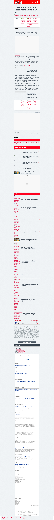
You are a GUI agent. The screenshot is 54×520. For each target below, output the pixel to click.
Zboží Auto (16, 480)
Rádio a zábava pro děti (18, 502)
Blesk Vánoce (17, 365)
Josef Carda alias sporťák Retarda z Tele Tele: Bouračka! (30, 167)
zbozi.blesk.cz (17, 476)
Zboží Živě (16, 473)
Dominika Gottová (35, 327)
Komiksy (24, 456)
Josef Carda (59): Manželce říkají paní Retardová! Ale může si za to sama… (30, 152)
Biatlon (21, 373)
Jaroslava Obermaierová (31, 331)
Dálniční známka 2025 (30, 398)
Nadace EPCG (30, 414)
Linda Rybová (31, 333)
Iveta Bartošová (24, 330)
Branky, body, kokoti (22, 464)
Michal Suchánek (32, 64)
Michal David (30, 335)
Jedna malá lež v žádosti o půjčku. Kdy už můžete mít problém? (29, 172)
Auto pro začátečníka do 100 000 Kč (20, 479)
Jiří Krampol (16, 332)
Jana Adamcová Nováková (18, 331)
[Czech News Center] (28, 359)
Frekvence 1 (17, 503)
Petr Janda (32, 336)
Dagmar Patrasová (23, 327)
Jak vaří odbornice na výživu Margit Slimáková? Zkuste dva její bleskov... (24, 425)
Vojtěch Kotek (35, 339)
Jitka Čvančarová (26, 332)
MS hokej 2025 (17, 373)
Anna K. (21, 326)
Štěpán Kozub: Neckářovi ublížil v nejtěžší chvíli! (29, 274)
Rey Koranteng (36, 336)
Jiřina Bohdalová (20, 332)
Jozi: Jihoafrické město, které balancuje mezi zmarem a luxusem (23, 433)
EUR (18, 322)
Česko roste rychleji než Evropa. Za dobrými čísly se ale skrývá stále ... (24, 417)
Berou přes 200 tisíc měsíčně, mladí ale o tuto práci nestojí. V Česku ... (24, 418)
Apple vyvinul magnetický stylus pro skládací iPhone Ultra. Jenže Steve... (24, 410)
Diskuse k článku (20, 140)
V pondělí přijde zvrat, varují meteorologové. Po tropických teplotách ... (24, 368)
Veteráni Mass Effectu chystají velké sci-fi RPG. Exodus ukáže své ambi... (24, 458)
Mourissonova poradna (18, 456)
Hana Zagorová (22, 329)
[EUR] (16, 322)
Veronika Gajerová (20, 339)
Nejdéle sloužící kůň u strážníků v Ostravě (20, 467)
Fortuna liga (27, 464)
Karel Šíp (37, 332)
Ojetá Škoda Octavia (18, 481)
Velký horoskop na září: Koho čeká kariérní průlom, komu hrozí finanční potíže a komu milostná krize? (28, 300)
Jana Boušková (25, 331)
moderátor (30, 133)
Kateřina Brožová (21, 333)
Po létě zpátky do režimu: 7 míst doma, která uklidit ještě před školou (29, 219)
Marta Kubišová (20, 335)
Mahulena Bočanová (36, 334)
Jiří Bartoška (37, 331)
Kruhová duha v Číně (18, 465)
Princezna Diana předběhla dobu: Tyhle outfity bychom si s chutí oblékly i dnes (29, 231)
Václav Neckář (32, 338)
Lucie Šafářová (20, 334)
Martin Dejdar (25, 335)
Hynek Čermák (33, 329)
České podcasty (17, 501)
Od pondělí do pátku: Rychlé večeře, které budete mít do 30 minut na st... (24, 424)
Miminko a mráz (28, 389)
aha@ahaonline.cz (20, 350)
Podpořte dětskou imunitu (19, 447)
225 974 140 (24, 347)
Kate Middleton (16, 333)
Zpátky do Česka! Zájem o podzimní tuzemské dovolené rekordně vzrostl (24, 434)
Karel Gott (34, 332)
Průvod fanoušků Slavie (18, 466)
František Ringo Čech (35, 328)
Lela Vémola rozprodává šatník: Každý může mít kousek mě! (29, 208)
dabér (37, 133)
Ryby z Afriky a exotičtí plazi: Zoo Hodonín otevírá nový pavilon (23, 457)
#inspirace (17, 439)
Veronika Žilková (26, 65)
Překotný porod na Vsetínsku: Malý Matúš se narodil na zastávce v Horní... (25, 366)
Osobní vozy (17, 474)
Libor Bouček (26, 333)
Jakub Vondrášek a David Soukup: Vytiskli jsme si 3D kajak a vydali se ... (24, 432)
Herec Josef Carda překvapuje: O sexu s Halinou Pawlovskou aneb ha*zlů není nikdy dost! (32, 95)
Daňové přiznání (17, 414)
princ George (19, 340)
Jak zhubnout (17, 381)
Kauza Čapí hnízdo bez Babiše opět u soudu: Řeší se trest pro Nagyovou (28, 248)
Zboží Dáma (17, 475)
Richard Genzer (25, 64)
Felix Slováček (25, 328)
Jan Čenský (33, 330)
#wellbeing (21, 439)
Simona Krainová (26, 337)
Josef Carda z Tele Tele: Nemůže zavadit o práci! (32, 71)
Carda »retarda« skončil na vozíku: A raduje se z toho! (30, 157)
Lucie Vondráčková (25, 334)
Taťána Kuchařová (36, 337)
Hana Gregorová (16, 329)
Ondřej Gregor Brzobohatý (21, 336)
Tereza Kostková (21, 338)
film (24, 133)
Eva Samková (21, 328)
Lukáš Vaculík (30, 334)
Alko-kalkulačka (17, 398)
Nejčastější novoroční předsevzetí (20, 389)
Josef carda (17, 134)
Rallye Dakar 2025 (24, 398)
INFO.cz (29, 365)
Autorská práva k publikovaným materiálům (27, 512)
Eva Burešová (16, 328)
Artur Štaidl (29, 326)
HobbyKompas (17, 478)
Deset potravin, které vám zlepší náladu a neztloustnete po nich (23, 450)
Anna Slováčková (25, 326)
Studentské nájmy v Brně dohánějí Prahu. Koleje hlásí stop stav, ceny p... (24, 416)
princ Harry (23, 340)
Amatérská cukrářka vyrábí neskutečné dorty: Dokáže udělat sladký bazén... (25, 426)
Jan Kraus (37, 330)
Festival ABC (28, 456)
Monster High (17, 487)
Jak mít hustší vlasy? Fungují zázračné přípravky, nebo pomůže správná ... (25, 459)
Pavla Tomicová (28, 336)
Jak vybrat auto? (17, 482)
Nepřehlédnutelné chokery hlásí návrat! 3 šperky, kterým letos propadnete (29, 314)
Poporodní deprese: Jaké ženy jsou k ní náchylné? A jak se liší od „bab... (24, 451)
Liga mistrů (25, 373)
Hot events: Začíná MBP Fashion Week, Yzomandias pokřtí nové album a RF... (25, 441)
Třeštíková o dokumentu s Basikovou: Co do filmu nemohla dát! (29, 285)
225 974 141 (18, 349)
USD (18, 323)
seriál (27, 133)
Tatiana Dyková (16, 338)
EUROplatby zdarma (35, 320)
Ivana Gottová (20, 330)
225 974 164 (23, 348)
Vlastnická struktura (19, 514)
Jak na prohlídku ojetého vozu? (19, 477)
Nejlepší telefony (25, 406)
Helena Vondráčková (28, 329)
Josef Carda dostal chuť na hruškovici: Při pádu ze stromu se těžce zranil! (30, 162)
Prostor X (16, 464)
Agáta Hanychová (16, 326)
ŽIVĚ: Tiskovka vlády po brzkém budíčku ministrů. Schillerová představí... (24, 367)
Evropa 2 (16, 504)
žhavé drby (16, 133)
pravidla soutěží (20, 352)
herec (34, 133)
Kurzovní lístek (17, 320)
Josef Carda (17, 55)
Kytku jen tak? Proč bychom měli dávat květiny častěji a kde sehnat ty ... (24, 442)
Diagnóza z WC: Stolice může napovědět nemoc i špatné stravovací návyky (25, 449)
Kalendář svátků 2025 (23, 365)
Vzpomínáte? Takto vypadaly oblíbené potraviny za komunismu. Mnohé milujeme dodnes (29, 261)
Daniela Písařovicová (29, 327)
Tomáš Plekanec (27, 338)
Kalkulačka (37, 323)
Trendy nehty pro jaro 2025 (24, 381)
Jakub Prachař (29, 330)
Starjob (16, 500)
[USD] (16, 323)
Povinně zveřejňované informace (27, 515)
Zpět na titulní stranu (27, 342)
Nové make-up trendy (32, 381)
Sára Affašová (16, 337)
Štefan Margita (31, 337)
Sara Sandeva (21, 337)
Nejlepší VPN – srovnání (32, 406)
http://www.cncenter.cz (21, 351)
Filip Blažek (29, 328)
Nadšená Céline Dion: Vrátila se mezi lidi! (29, 199)
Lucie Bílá (35, 333)
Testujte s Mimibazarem (18, 486)
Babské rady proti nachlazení (28, 447)
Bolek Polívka (34, 326)
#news (24, 439)
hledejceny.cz (17, 472)
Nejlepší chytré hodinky (19, 406)
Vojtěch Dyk (30, 339)
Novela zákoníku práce (24, 414)
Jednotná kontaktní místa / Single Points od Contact (29, 514)
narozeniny (21, 133)
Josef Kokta (30, 332)
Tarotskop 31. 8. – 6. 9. (18, 440)
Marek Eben (16, 335)
